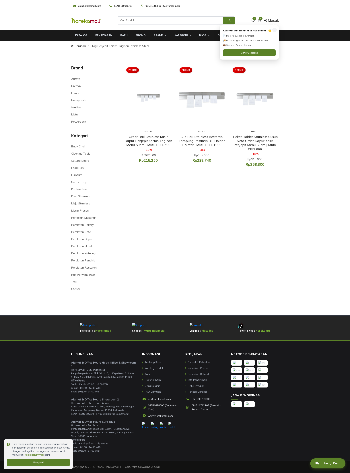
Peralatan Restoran (84, 267)
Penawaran (103, 35)
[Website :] (145, 416)
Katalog (81, 35)
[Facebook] (145, 425)
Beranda (80, 46)
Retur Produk (196, 385)
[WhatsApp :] (145, 407)
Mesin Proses (80, 210)
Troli (74, 282)
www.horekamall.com (160, 415)
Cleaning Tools (80, 153)
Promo (141, 35)
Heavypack (78, 100)
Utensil (75, 289)
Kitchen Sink (79, 189)
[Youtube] (163, 425)
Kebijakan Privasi (198, 368)
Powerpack (78, 121)
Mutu (74, 114)
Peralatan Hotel (81, 246)
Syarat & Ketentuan (199, 362)
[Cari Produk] (229, 20)
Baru (124, 35)
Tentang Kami (153, 362)
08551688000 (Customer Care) (163, 5)
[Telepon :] (189, 399)
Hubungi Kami (153, 379)
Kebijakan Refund (198, 374)
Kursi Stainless (80, 196)
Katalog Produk (154, 368)
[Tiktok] (171, 425)
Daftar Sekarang (249, 52)
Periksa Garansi (197, 391)
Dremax (76, 86)
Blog (203, 35)
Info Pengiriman (197, 379)
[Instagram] (154, 425)
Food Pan (77, 168)
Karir (147, 374)
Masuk (273, 20)
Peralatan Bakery (82, 225)
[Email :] (145, 399)
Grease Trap (79, 182)
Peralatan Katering (83, 253)
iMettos (76, 107)
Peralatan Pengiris (83, 260)
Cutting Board (80, 160)
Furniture (76, 175)
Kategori (181, 35)
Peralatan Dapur (81, 239)
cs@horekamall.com (89, 5)
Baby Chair (78, 146)
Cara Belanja (152, 385)
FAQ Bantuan (153, 391)
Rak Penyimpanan (83, 274)
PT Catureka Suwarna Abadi (140, 467)
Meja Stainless (80, 203)
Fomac (75, 93)
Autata (75, 79)
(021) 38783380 (123, 5)
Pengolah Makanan (83, 217)
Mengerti (38, 462)
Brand (159, 35)
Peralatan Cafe (81, 232)
